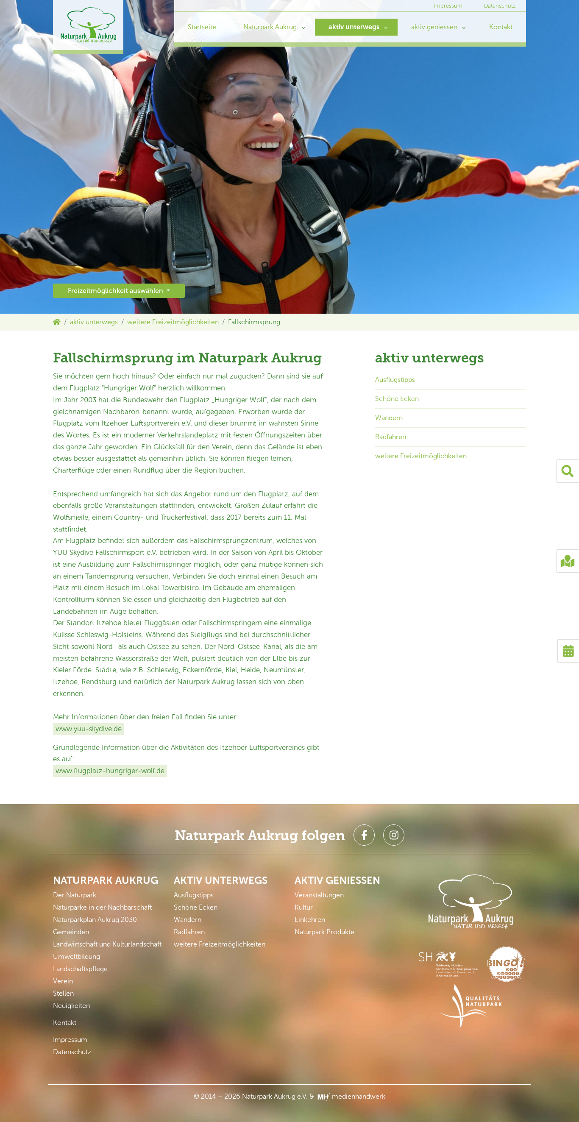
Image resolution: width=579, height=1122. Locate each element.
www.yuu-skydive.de (89, 728)
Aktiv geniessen (337, 880)
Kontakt (500, 27)
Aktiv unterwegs (220, 880)
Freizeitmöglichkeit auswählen (116, 291)
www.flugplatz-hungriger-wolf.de (110, 770)
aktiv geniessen (434, 27)
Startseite (202, 27)
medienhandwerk (357, 1096)
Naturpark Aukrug (270, 27)
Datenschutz (500, 6)
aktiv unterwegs (353, 27)
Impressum (448, 6)
